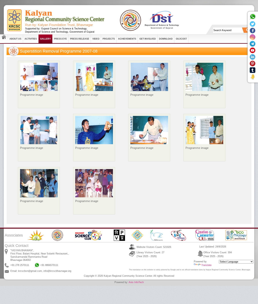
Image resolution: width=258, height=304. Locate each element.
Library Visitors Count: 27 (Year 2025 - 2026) (150, 254)
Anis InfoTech (136, 282)
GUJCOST (181, 39)
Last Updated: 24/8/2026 (212, 246)
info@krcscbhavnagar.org (57, 271)
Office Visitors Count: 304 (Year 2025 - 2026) (217, 254)
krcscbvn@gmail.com (30, 271)
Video (95, 39)
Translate (206, 265)
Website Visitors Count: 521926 (154, 247)
